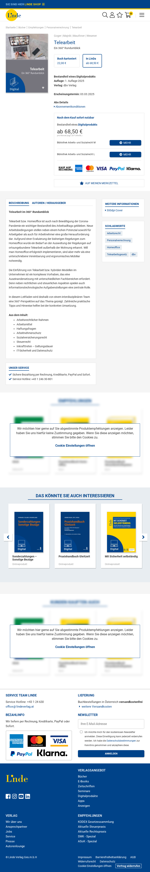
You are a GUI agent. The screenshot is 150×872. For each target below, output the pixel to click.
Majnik (67, 35)
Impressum (85, 857)
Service (10, 836)
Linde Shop (33, 4)
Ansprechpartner (16, 826)
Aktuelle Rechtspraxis (92, 831)
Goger (57, 35)
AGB (133, 857)
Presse (10, 841)
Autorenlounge (15, 846)
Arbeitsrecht (114, 233)
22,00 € (66, 60)
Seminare (84, 791)
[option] (29, 538)
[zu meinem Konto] (112, 16)
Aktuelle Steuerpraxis (92, 826)
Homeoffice (113, 247)
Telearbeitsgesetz (117, 254)
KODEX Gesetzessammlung (96, 822)
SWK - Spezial (87, 836)
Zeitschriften (86, 786)
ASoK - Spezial (87, 841)
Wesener (92, 35)
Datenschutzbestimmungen (122, 740)
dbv (134, 254)
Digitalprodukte (88, 796)
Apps (81, 801)
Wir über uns (14, 822)
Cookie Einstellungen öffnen (75, 445)
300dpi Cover (114, 210)
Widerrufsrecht (87, 861)
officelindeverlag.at (20, 706)
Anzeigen (84, 806)
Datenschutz (107, 861)
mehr (126, 142)
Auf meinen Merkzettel (101, 183)
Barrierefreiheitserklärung (111, 857)
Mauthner (79, 35)
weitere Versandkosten (97, 706)
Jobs (9, 831)
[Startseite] (13, 15)
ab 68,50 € (92, 60)
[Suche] (105, 16)
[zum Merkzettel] (120, 16)
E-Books (83, 781)
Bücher (82, 776)
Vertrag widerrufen (128, 866)
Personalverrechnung (118, 240)
